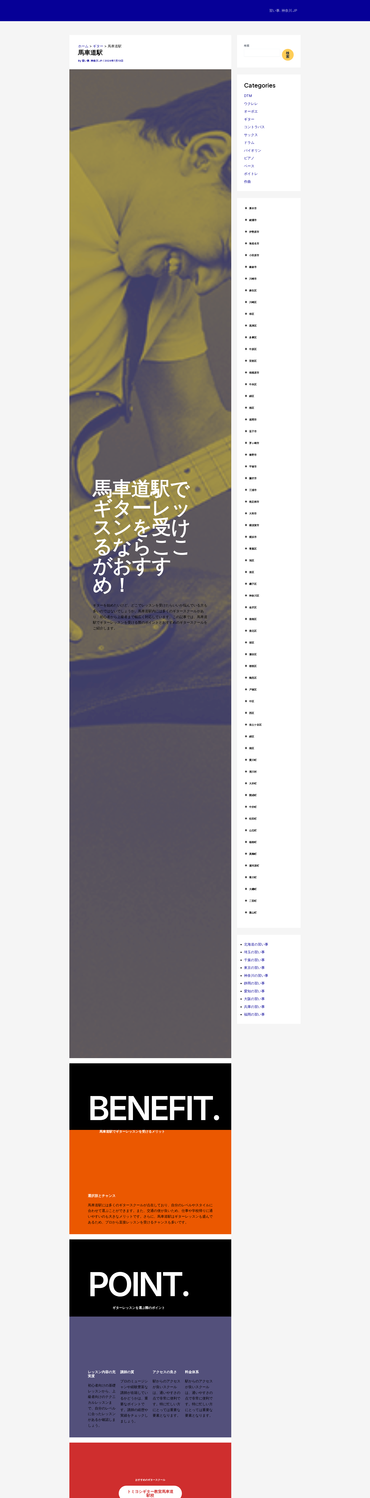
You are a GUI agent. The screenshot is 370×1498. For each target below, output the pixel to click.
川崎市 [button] (253, 278)
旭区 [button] (251, 560)
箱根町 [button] (253, 842)
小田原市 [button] (254, 255)
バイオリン (252, 150)
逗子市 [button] (253, 431)
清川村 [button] (253, 771)
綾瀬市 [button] (253, 219)
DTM (248, 96)
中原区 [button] (253, 349)
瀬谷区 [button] (253, 654)
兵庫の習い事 (254, 1007)
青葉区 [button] (253, 548)
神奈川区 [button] (254, 595)
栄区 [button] (251, 642)
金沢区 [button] (253, 607)
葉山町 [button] (253, 912)
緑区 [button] (251, 396)
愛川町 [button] (253, 759)
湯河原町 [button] (254, 865)
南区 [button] (251, 407)
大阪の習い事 (254, 999)
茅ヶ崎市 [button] (254, 442)
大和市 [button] (253, 513)
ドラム (249, 142)
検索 (246, 45)
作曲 (247, 182)
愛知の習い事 (254, 991)
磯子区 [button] (253, 583)
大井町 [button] (253, 783)
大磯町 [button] (253, 889)
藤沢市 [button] (253, 478)
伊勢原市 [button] (254, 231)
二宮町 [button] (253, 900)
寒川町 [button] (253, 877)
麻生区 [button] (253, 290)
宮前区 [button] (253, 360)
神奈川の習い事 (256, 975)
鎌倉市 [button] (253, 266)
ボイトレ (251, 174)
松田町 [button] (253, 818)
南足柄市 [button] (254, 501)
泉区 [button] (251, 572)
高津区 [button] (253, 325)
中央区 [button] (253, 384)
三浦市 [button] (253, 489)
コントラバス (254, 127)
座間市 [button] (253, 419)
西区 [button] (251, 712)
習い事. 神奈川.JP (283, 10)
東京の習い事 (254, 968)
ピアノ (249, 158)
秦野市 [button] (253, 454)
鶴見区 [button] (253, 677)
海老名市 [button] (254, 243)
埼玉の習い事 (254, 952)
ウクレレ (251, 104)
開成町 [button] (253, 795)
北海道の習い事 (256, 944)
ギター (249, 119)
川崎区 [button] (253, 302)
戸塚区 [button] (253, 689)
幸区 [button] (251, 313)
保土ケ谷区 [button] (255, 724)
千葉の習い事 (254, 960)
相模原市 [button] (254, 372)
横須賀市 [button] (254, 525)
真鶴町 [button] (253, 853)
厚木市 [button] (253, 208)
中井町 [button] (253, 806)
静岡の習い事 (254, 983)
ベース (249, 166)
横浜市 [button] (253, 536)
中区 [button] (251, 701)
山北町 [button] (253, 830)
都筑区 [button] (253, 666)
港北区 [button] (253, 630)
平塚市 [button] (253, 466)
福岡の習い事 (254, 1014)
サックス (251, 135)
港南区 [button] (253, 619)
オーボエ (251, 111)
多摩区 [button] (253, 337)
